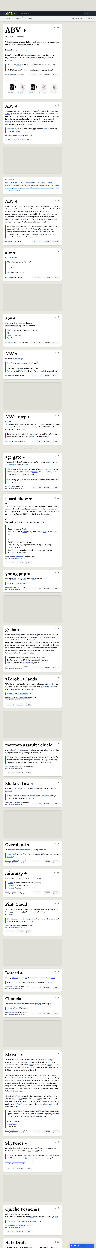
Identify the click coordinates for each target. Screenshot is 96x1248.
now (26, 663)
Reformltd (17, 802)
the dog (15, 587)
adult (24, 579)
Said (51, 687)
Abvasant (13, 183)
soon (17, 645)
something (17, 326)
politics (17, 1104)
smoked (44, 42)
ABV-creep (41, 183)
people (44, 229)
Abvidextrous (30, 183)
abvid (21, 183)
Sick (9, 272)
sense (53, 978)
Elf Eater (15, 861)
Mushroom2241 (21, 1225)
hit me (15, 1008)
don (26, 1158)
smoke (30, 70)
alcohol (7, 427)
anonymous (14, 986)
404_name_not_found (19, 1162)
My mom (10, 1008)
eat (52, 511)
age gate (7, 486)
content (48, 462)
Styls (10, 242)
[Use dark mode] (91, 13)
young (20, 583)
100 (9, 267)
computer (39, 511)
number (31, 436)
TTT (38, 1111)
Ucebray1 (12, 376)
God (27, 660)
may (31, 1065)
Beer (11, 257)
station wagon (24, 750)
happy (28, 919)
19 (49, 427)
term (13, 750)
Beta (54, 1075)
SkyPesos (8, 1162)
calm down (49, 982)
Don (38, 70)
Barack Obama (13, 1124)
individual (15, 978)
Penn (38, 1114)
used (7, 326)
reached (11, 694)
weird (47, 687)
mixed (47, 129)
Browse (18, 18)
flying (39, 1004)
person (13, 579)
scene (46, 637)
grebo (7, 667)
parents (13, 330)
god (9, 363)
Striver (7, 1131)
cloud (31, 921)
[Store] (87, 13)
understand (12, 850)
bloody (30, 663)
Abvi (57, 188)
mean (35, 648)
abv (6, 183)
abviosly (10, 190)
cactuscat (13, 667)
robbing (10, 857)
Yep (9, 333)
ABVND (18, 190)
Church (35, 760)
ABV (6, 75)
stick (9, 534)
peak (56, 1217)
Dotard (7, 986)
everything (37, 878)
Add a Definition (77, 18)
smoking (27, 55)
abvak (50, 183)
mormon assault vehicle (11, 766)
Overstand (8, 861)
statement (26, 850)
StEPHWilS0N (12, 343)
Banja (13, 486)
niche (12, 1214)
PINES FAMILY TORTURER (23, 698)
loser (25, 371)
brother (17, 368)
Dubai (33, 796)
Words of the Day (8, 18)
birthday (35, 472)
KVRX (21, 766)
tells (22, 878)
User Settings (88, 18)
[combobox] (51, 13)
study (20, 1099)
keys (44, 531)
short (7, 323)
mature (11, 465)
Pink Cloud (8, 926)
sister (39, 854)
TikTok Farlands (9, 698)
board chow (8, 557)
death (31, 206)
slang (18, 635)
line (43, 757)
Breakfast (15, 359)
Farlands (25, 694)
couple (33, 434)
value (29, 1151)
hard (36, 1151)
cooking (8, 121)
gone (19, 1080)
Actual (7, 257)
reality (11, 914)
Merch (56, 75)
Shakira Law (8, 802)
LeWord (14, 892)
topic (19, 850)
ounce (18, 65)
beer (28, 262)
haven (13, 129)
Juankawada (12, 75)
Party (10, 335)
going (19, 982)
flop (51, 1004)
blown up (33, 982)
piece (32, 1217)
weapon (18, 1004)
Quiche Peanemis (10, 1225)
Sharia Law (18, 788)
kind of (47, 750)
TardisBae (14, 1012)
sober (24, 912)
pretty (23, 919)
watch (26, 465)
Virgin (21, 359)
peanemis (24, 1221)
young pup (8, 587)
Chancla (7, 1012)
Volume (16, 257)
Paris (35, 1155)
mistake (10, 791)
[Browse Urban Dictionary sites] (9, 13)
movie (34, 1221)
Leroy (9, 854)
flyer (46, 1148)
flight (29, 1155)
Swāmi (15, 441)
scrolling (51, 684)
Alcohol (8, 424)
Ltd (33, 788)
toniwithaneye (17, 926)
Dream (49, 1104)
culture (7, 114)
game (49, 469)
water (21, 214)
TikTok (19, 694)
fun (39, 1099)
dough (18, 131)
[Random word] (82, 13)
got (47, 434)
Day (45, 760)
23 (29, 583)
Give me (10, 1221)
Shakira (43, 796)
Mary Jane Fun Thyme (15, 135)
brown (24, 50)
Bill (8, 479)
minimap (7, 892)
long (26, 978)
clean (24, 531)
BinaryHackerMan (19, 557)
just (15, 583)
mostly (17, 878)
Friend (10, 882)
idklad (11, 277)
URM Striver (14, 1131)
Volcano (15, 116)
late (33, 579)
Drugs (31, 18)
